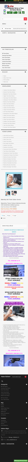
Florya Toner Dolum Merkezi (8, 105)
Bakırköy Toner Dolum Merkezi (9, 101)
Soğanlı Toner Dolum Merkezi (9, 95)
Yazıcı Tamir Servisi (6, 67)
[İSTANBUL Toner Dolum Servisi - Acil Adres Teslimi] (14, 180)
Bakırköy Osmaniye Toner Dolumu (9, 157)
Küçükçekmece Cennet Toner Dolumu (10, 153)
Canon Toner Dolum (6, 59)
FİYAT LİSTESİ (6, 79)
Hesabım (3, 418)
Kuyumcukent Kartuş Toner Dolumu (10, 149)
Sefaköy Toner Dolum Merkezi (9, 115)
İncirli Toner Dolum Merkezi (8, 111)
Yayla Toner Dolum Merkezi (8, 125)
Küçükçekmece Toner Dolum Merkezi (10, 113)
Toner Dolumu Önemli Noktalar (9, 151)
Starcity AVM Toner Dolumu (8, 137)
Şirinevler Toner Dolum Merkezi (9, 92)
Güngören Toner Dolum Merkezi (9, 121)
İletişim (20, 2)
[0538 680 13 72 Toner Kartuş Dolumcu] (14, 9)
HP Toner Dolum (5, 53)
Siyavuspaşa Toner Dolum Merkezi (10, 97)
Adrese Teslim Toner (7, 77)
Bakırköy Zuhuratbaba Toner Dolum (10, 160)
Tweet (4, 215)
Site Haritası (3, 414)
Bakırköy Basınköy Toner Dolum (9, 164)
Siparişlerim (3, 420)
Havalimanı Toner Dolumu (8, 147)
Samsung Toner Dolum (7, 55)
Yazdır (4, 218)
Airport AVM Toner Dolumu (8, 135)
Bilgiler (4, 72)
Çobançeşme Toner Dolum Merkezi (10, 99)
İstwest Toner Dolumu (7, 141)
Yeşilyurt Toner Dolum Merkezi (9, 109)
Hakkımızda (5, 81)
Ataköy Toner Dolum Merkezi (8, 103)
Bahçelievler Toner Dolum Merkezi (9, 94)
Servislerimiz (6, 86)
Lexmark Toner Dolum (6, 61)
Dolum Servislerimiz (5, 413)
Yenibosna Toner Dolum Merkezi (9, 90)
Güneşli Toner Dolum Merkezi (9, 119)
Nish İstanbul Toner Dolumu (8, 143)
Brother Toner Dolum (6, 63)
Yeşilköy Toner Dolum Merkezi (9, 107)
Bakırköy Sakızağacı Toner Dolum (9, 166)
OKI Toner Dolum (5, 65)
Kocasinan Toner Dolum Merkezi (9, 127)
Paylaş (8, 215)
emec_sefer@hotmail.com (12, 439)
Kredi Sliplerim (4, 421)
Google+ (15, 215)
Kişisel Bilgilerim (4, 425)
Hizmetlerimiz (7, 131)
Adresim (2, 423)
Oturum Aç (24, 2)
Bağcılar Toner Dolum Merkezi (9, 117)
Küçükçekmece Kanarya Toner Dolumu (10, 155)
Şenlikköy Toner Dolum (7, 145)
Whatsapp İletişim (23, 460)
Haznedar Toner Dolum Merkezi (9, 123)
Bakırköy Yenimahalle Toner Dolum (10, 162)
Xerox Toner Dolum (6, 57)
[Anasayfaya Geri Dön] (2, 28)
